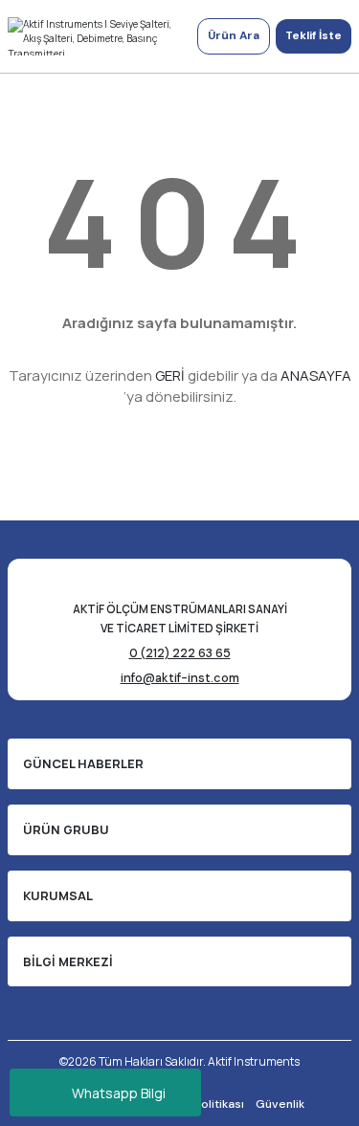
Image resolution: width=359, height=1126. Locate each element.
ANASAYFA (315, 375)
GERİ (170, 375)
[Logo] (95, 36)
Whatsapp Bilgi (119, 1093)
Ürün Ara (233, 35)
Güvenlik (280, 1104)
